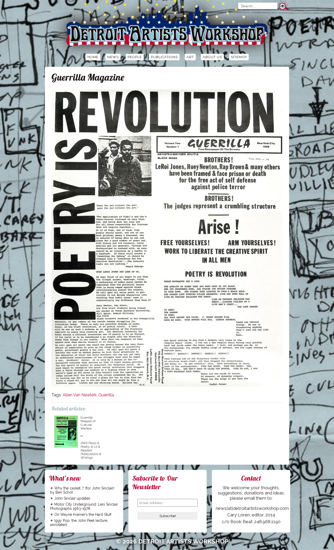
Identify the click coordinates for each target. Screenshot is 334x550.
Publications (164, 57)
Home (92, 57)
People (135, 57)
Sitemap (239, 57)
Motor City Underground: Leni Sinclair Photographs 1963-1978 (84, 506)
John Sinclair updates (72, 498)
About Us (212, 57)
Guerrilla (106, 394)
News (113, 57)
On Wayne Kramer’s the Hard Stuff (82, 514)
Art (190, 57)
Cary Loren (238, 514)
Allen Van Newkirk (80, 394)
